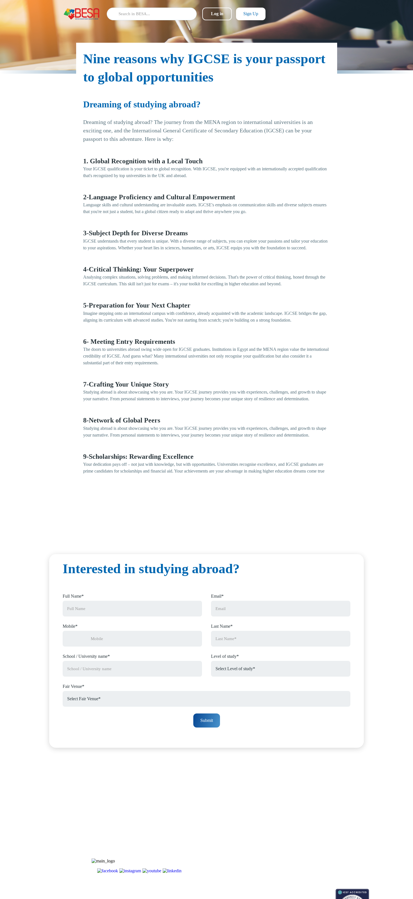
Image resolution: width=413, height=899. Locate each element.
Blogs (275, 816)
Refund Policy (325, 865)
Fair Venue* (73, 686)
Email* (217, 596)
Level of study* (225, 656)
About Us (321, 816)
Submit (206, 720)
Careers (319, 836)
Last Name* (222, 626)
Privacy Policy (325, 855)
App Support (281, 836)
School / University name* (86, 656)
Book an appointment (288, 891)
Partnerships (323, 826)
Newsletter (279, 826)
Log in (217, 13)
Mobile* (70, 626)
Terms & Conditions (330, 846)
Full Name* (73, 596)
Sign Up (250, 13)
